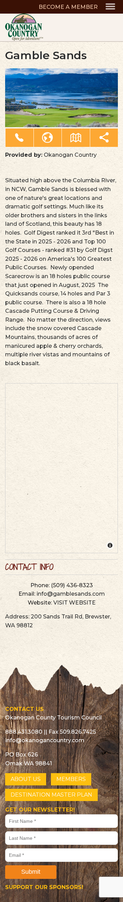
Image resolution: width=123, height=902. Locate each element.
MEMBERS (71, 779)
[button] (19, 138)
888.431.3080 (23, 732)
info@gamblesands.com (71, 594)
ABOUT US (26, 779)
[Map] (61, 469)
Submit (30, 871)
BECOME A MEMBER (68, 7)
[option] (61, 97)
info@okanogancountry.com (44, 740)
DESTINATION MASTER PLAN (51, 795)
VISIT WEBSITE (74, 602)
